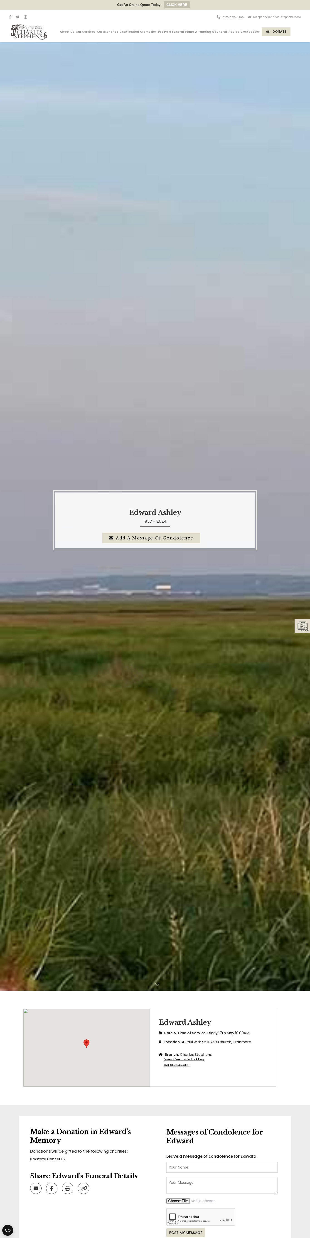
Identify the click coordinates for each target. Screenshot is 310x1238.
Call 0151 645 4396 (176, 1065)
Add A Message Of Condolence (154, 538)
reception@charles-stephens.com (277, 17)
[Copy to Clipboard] (84, 1188)
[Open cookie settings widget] (7, 1230)
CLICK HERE (176, 5)
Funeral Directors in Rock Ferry (184, 1059)
